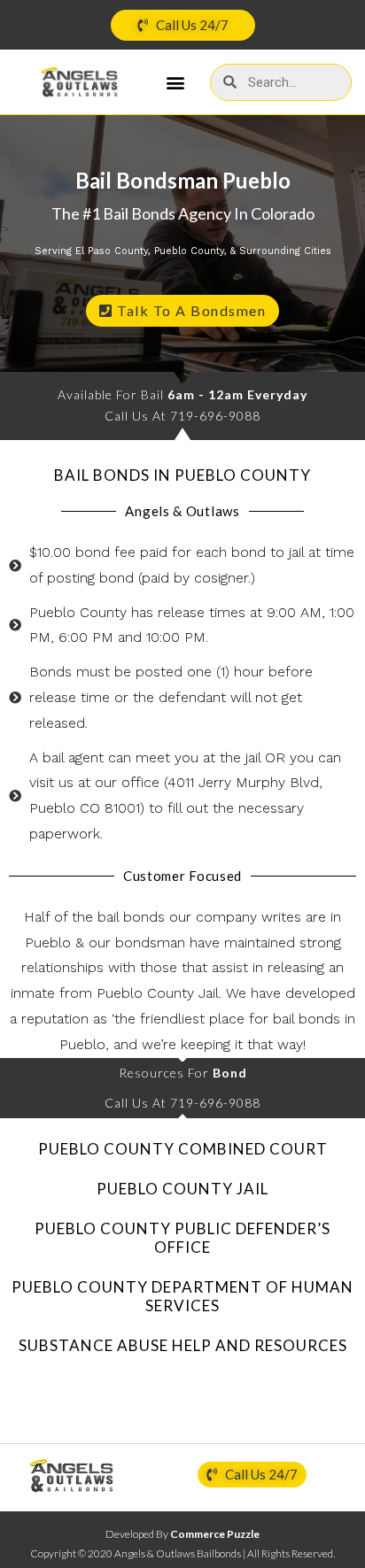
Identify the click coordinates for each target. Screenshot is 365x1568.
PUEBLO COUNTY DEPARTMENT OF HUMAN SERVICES (182, 1296)
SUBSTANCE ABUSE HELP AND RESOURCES (183, 1345)
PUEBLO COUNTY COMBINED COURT (183, 1148)
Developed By (182, 1534)
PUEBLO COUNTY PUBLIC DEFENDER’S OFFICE (182, 1237)
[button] (175, 82)
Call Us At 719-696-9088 (182, 415)
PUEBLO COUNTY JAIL (182, 1188)
